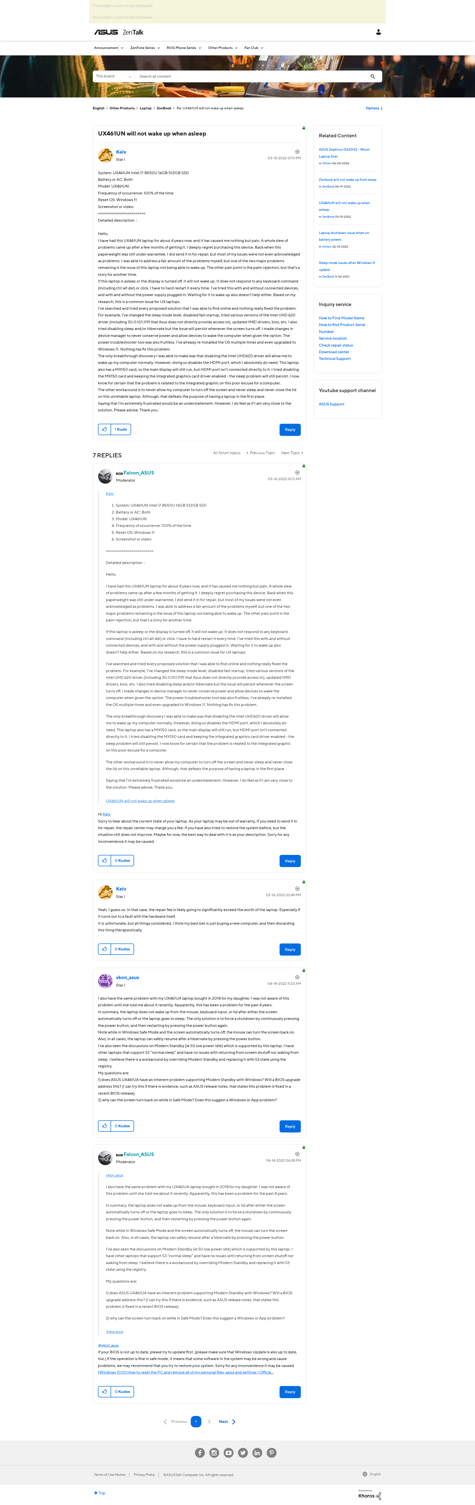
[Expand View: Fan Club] (262, 47)
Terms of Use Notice (109, 1475)
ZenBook (164, 108)
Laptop (146, 108)
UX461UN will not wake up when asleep (140, 801)
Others (327, 163)
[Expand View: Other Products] (236, 47)
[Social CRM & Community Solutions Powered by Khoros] (370, 1494)
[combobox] (258, 76)
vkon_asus (114, 1175)
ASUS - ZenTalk (118, 32)
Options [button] (372, 108)
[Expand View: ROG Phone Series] (199, 47)
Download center (334, 352)
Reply (290, 429)
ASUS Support (331, 404)
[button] (104, 429)
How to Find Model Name (341, 318)
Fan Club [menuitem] (251, 48)
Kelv (110, 493)
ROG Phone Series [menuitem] (181, 48)
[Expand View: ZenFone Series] (158, 47)
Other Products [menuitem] (220, 48)
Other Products (122, 108)
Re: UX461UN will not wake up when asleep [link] (210, 108)
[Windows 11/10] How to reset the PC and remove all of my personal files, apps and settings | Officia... (186, 1372)
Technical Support (335, 358)
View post (114, 1331)
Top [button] (102, 1493)
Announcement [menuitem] (106, 48)
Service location (333, 338)
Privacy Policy (144, 1475)
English (98, 108)
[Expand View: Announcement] (122, 47)
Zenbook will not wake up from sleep (347, 180)
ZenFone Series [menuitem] (142, 48)
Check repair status (336, 345)
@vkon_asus (108, 1345)
